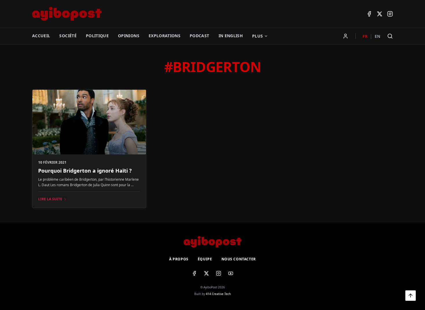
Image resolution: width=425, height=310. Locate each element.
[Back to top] (410, 295)
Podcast (199, 35)
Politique (97, 35)
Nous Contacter (238, 259)
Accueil (41, 35)
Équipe (205, 259)
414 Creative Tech (218, 294)
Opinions (128, 35)
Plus (257, 36)
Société (67, 35)
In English (231, 35)
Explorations (164, 35)
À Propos (179, 259)
